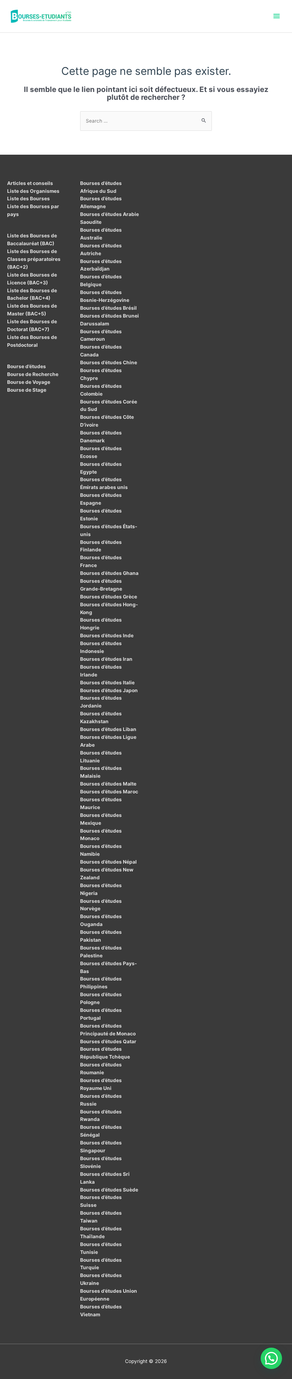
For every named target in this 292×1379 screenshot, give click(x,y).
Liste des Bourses (28, 198)
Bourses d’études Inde (107, 635)
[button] (271, 1358)
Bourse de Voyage (28, 382)
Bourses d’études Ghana (109, 573)
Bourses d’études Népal (108, 862)
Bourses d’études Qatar (108, 1041)
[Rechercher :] (146, 121)
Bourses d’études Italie (107, 682)
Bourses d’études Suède (109, 1190)
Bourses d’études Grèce (108, 597)
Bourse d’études (26, 366)
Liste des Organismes (33, 191)
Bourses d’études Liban (108, 729)
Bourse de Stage (26, 390)
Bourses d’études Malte (108, 784)
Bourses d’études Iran (106, 659)
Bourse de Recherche (32, 374)
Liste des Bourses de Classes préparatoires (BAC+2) (34, 259)
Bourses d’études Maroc (109, 791)
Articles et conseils (30, 183)
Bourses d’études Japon (109, 690)
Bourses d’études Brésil (108, 308)
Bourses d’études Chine (108, 362)
